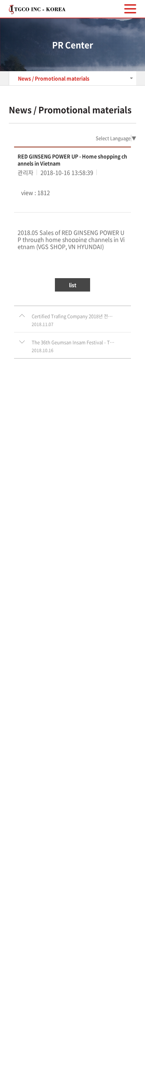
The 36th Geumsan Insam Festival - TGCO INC (73, 342)
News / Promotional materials (53, 78)
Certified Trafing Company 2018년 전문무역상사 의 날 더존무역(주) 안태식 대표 (73, 316)
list (72, 284)
